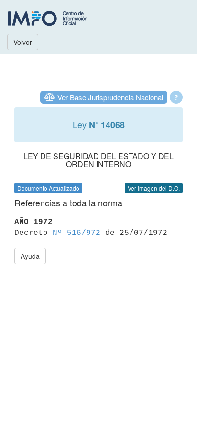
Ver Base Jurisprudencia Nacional (110, 97)
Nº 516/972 (76, 233)
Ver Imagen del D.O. (154, 188)
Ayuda (30, 256)
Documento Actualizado (48, 188)
